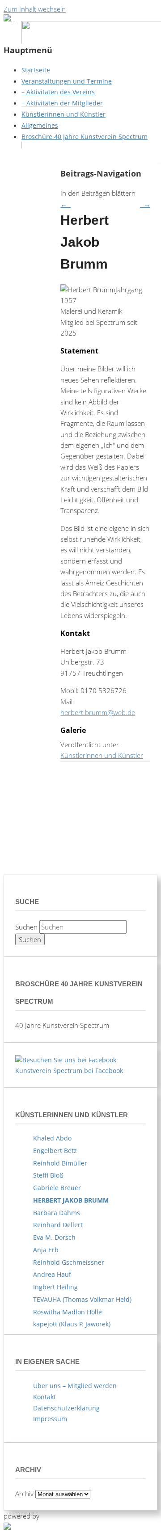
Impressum (50, 1418)
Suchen (26, 926)
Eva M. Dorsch (54, 1237)
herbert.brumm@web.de (97, 712)
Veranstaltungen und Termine (66, 81)
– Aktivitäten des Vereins (58, 92)
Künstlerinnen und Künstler (63, 114)
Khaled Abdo (52, 1138)
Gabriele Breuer (57, 1187)
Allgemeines (39, 125)
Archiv (24, 1493)
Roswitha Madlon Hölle (67, 1312)
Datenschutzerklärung (66, 1408)
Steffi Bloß (48, 1175)
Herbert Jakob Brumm (71, 1200)
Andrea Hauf (52, 1274)
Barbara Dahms (56, 1212)
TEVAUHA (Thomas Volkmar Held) (82, 1299)
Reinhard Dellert (58, 1224)
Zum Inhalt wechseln (35, 8)
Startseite (35, 70)
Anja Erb (46, 1250)
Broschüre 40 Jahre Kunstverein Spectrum (84, 136)
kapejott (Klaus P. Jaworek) (71, 1324)
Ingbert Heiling (55, 1287)
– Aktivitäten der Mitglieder (62, 103)
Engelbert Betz (55, 1150)
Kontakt (44, 1397)
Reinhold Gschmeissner (68, 1262)
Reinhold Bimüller (60, 1163)
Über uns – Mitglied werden (75, 1385)
